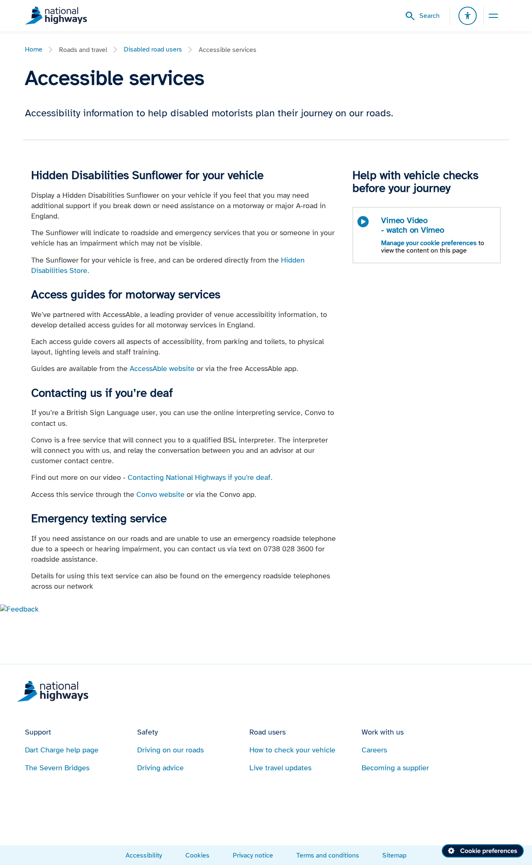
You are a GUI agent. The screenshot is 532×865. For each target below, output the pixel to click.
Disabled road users (153, 49)
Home (33, 49)
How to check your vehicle (292, 750)
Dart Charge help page (62, 750)
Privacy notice (253, 855)
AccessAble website (162, 368)
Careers (374, 750)
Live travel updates (280, 768)
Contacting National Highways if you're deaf (199, 477)
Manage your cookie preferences (429, 242)
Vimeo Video (412, 225)
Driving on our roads (170, 750)
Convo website (160, 494)
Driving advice (160, 768)
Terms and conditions (327, 855)
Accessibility (144, 855)
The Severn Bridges (57, 768)
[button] (19, 609)
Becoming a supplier (395, 768)
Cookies (197, 855)
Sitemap (394, 855)
